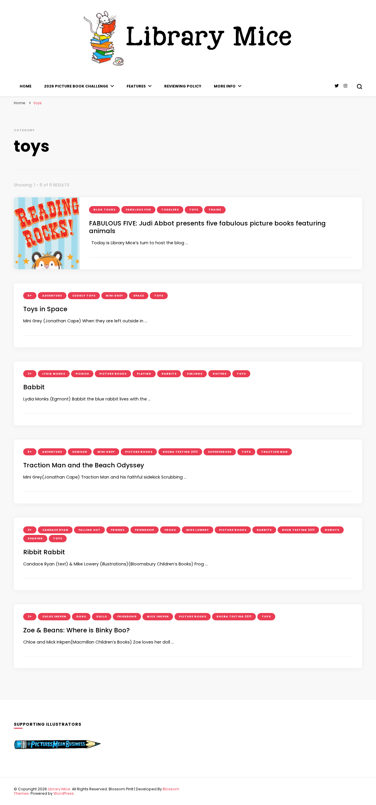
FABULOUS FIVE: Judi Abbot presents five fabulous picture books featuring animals (207, 227)
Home (25, 86)
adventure (52, 295)
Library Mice (59, 789)
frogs (170, 530)
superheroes (219, 452)
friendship (144, 530)
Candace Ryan (55, 530)
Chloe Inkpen (54, 616)
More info (225, 86)
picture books (113, 373)
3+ (30, 373)
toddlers (170, 209)
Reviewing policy (182, 86)
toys (193, 209)
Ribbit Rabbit (44, 552)
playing (144, 373)
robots (332, 530)
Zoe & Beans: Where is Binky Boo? (76, 630)
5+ (30, 295)
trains (215, 209)
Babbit (34, 387)
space (138, 295)
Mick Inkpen (158, 616)
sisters (219, 373)
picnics (82, 373)
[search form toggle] (359, 86)
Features (136, 86)
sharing (35, 538)
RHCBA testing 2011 (180, 452)
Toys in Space (45, 309)
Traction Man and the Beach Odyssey (83, 465)
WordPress (63, 793)
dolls (101, 616)
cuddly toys (83, 295)
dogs (81, 616)
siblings (194, 373)
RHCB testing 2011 (298, 530)
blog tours (104, 209)
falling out (89, 530)
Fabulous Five (138, 209)
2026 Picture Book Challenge (76, 86)
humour (79, 452)
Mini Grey (114, 295)
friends (118, 530)
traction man (274, 452)
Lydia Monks (53, 373)
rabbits (169, 373)
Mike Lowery (197, 530)
